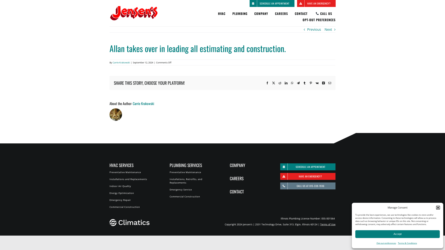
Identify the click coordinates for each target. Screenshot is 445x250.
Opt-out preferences (386, 243)
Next (328, 29)
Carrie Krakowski (121, 62)
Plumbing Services (186, 165)
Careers (237, 178)
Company (237, 165)
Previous (314, 29)
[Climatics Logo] (129, 220)
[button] (438, 207)
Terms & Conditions (407, 243)
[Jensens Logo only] (134, 7)
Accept (398, 233)
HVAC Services (122, 165)
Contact (237, 191)
